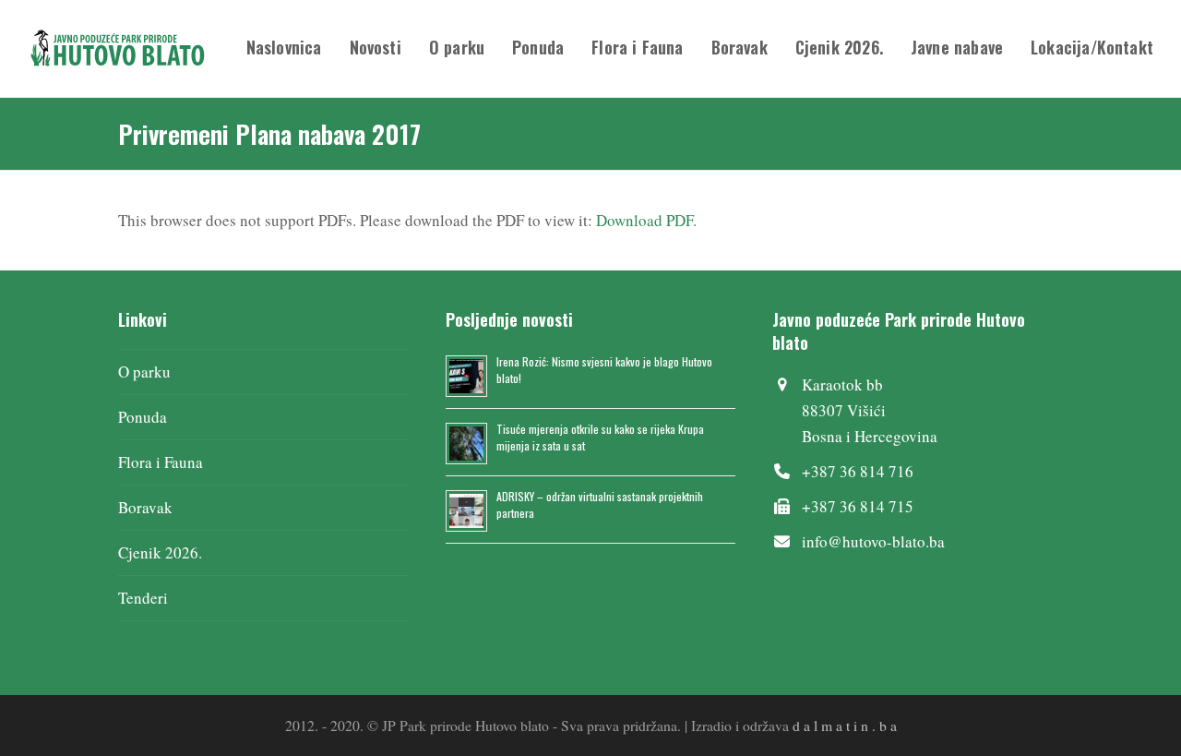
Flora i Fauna (160, 462)
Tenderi (143, 597)
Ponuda (142, 416)
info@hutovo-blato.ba (873, 541)
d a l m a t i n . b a (845, 725)
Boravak (145, 507)
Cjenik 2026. (160, 552)
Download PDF (644, 220)
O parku (144, 371)
